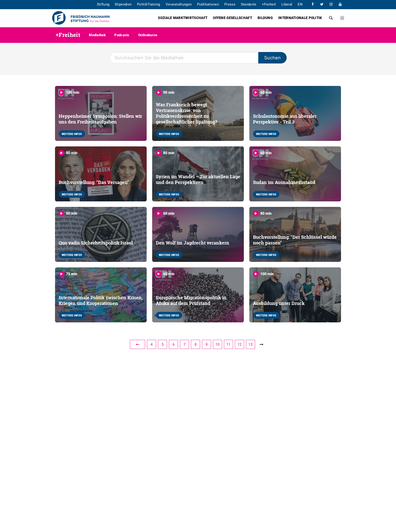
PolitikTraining (148, 4)
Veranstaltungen (179, 4)
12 (239, 344)
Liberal (286, 4)
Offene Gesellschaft (232, 17)
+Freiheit (269, 4)
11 (228, 344)
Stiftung (103, 4)
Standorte (248, 4)
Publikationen (208, 4)
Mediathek (97, 35)
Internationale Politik (300, 17)
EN (300, 4)
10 (217, 344)
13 (250, 344)
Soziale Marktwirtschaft (182, 17)
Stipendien (123, 4)
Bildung (265, 17)
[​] (312, 4)
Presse (229, 4)
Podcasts (121, 35)
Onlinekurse (147, 35)
